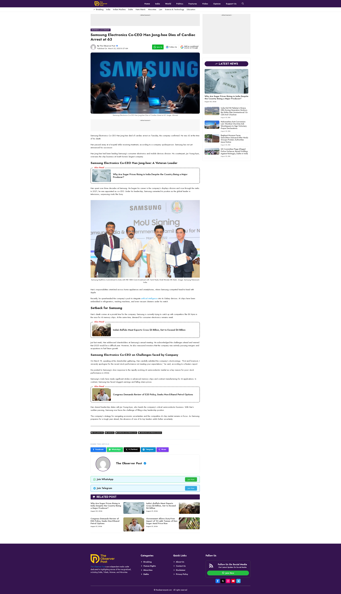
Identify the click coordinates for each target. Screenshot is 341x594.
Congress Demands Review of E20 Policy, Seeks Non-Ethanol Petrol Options (105, 521)
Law (160, 9)
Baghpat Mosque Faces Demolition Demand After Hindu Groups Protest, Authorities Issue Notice (234, 138)
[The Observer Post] (101, 3)
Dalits (130, 9)
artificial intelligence (149, 298)
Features (192, 3)
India (157, 3)
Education (191, 9)
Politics (179, 3)
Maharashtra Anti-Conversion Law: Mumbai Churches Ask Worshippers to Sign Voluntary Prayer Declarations (234, 125)
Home (147, 3)
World (168, 3)
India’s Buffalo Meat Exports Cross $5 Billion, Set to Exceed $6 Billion (161, 506)
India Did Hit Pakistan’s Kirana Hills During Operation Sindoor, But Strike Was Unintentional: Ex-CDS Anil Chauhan (234, 111)
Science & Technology (174, 9)
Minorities (152, 9)
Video (205, 3)
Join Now (191, 479)
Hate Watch (140, 9)
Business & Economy (100, 30)
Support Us (231, 3)
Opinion (217, 3)
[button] (242, 3)
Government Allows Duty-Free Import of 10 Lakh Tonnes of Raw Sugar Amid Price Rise (161, 521)
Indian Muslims (119, 9)
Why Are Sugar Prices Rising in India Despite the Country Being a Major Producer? (106, 506)
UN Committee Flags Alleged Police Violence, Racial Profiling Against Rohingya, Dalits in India (234, 151)
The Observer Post (107, 46)
